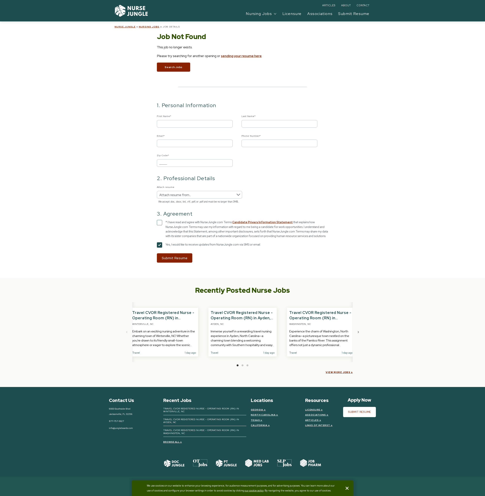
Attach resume (165, 187)
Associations (319, 13)
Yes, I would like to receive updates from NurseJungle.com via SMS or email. (213, 244)
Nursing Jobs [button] (259, 13)
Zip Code (163, 155)
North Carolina (263, 414)
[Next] (358, 332)
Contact (363, 5)
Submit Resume (353, 13)
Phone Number (251, 135)
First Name (164, 116)
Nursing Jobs (149, 26)
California (259, 425)
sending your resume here (241, 56)
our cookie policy (254, 490)
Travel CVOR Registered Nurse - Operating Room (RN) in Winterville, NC (163, 318)
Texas (255, 420)
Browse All (171, 441)
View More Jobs (338, 372)
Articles (328, 5)
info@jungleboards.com (121, 428)
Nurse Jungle (125, 26)
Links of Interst (317, 425)
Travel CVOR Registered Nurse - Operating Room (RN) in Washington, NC (320, 318)
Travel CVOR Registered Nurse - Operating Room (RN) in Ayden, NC (242, 318)
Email (161, 135)
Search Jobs (173, 67)
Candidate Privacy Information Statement (262, 222)
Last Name (249, 116)
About (346, 5)
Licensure (292, 13)
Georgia (257, 409)
